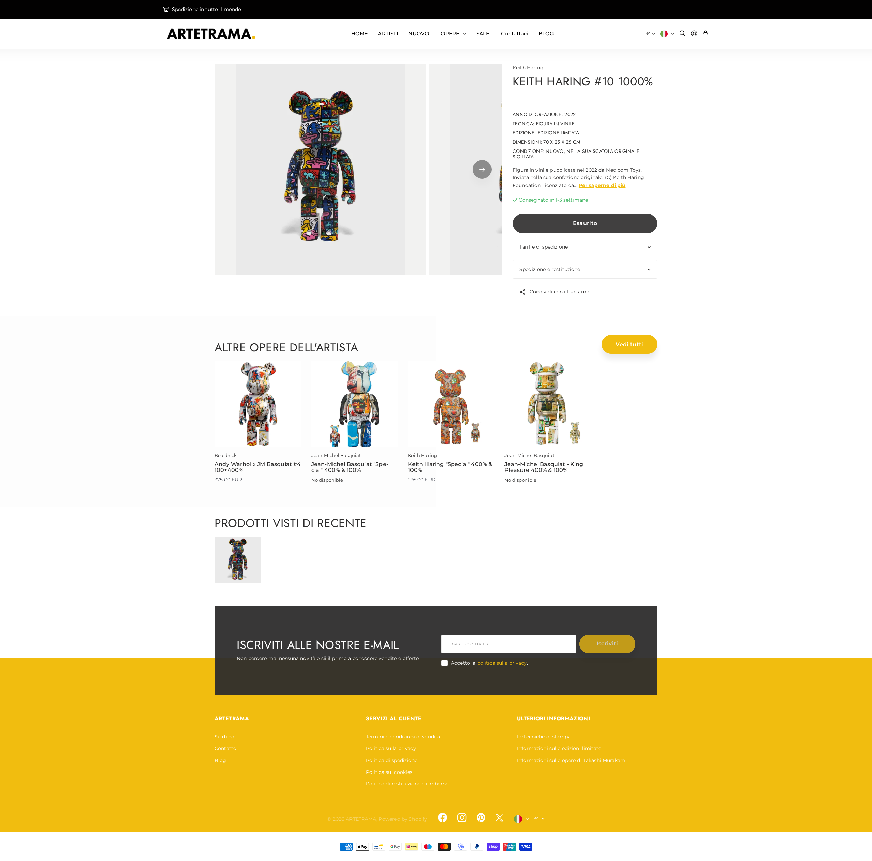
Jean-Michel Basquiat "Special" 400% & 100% (349, 467)
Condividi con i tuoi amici (561, 292)
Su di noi (225, 737)
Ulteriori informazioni (553, 718)
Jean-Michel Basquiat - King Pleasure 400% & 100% (543, 467)
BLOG (546, 33)
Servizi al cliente (394, 718)
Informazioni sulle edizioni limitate (559, 748)
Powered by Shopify (403, 819)
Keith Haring (528, 68)
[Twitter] (499, 817)
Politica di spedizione (391, 760)
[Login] (694, 34)
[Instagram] (461, 817)
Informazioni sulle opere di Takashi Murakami (572, 760)
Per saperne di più (602, 185)
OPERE (450, 33)
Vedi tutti (629, 344)
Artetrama (232, 718)
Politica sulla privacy (391, 748)
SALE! (483, 33)
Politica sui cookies (389, 772)
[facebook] (442, 817)
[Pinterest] (481, 817)
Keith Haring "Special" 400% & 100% (450, 467)
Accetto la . (489, 663)
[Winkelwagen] (705, 34)
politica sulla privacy (502, 663)
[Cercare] (683, 34)
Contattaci (514, 33)
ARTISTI (388, 33)
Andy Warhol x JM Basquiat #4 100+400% (258, 467)
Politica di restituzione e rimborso (407, 784)
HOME (359, 33)
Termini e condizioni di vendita (403, 737)
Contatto (225, 748)
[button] (482, 169)
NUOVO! (419, 33)
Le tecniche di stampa (544, 737)
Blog (221, 760)
